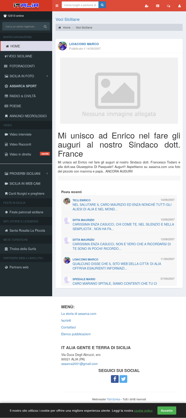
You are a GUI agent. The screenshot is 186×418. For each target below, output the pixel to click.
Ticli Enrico (113, 399)
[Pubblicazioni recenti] (157, 5)
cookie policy (143, 410)
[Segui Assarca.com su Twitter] (123, 379)
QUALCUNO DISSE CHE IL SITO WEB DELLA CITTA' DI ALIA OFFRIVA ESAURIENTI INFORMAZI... (117, 265)
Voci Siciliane (68, 19)
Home (66, 27)
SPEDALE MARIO (84, 279)
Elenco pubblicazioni (76, 334)
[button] (57, 5)
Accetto (167, 410)
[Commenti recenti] (168, 5)
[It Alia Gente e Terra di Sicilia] (26, 5)
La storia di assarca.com (78, 313)
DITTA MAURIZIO (83, 220)
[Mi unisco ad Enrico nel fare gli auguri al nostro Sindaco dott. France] (119, 90)
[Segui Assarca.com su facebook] (115, 379)
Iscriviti (66, 320)
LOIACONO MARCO (84, 44)
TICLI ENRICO (82, 200)
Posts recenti (71, 192)
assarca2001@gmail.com (79, 363)
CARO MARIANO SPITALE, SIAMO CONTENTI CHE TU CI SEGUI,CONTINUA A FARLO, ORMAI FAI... (115, 285)
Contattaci (68, 327)
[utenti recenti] (146, 5)
